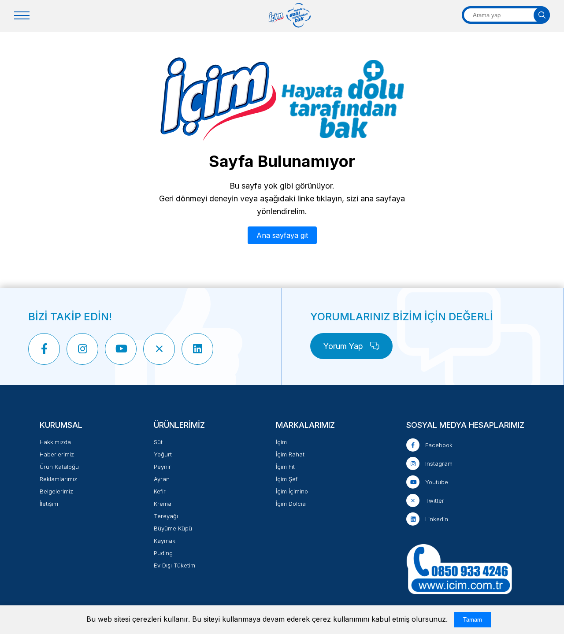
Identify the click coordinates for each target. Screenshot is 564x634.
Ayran (162, 478)
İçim (281, 441)
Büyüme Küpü (173, 528)
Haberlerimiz (57, 454)
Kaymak (164, 540)
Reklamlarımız (58, 478)
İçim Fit (285, 466)
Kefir (160, 491)
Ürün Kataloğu (59, 466)
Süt (158, 441)
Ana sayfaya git (282, 235)
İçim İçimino (292, 491)
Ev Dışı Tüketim (174, 565)
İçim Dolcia (291, 503)
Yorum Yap (344, 346)
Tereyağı (166, 515)
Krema (162, 503)
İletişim (49, 503)
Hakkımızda (55, 441)
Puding (163, 552)
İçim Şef (286, 478)
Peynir (162, 466)
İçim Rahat (290, 454)
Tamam (472, 619)
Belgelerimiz (56, 491)
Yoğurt (163, 454)
